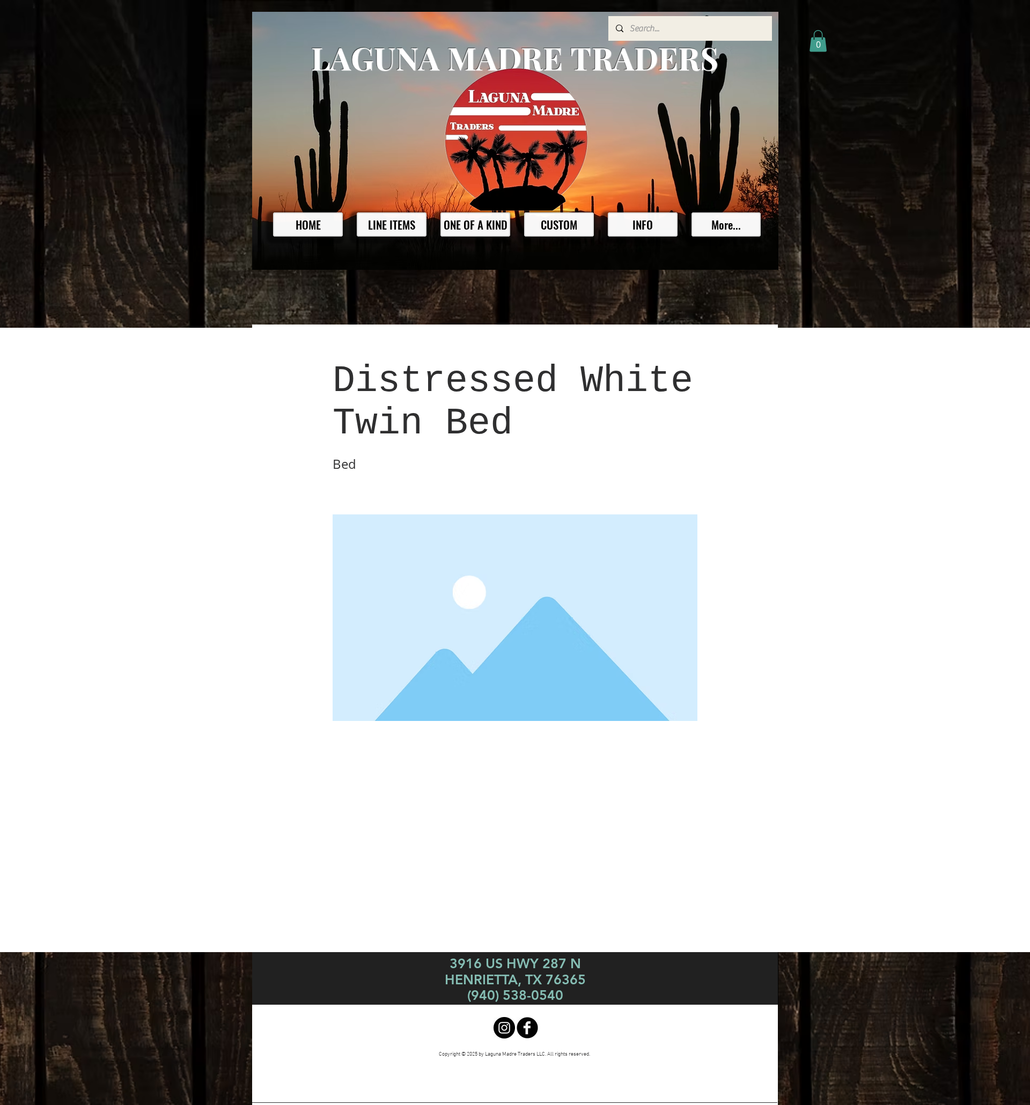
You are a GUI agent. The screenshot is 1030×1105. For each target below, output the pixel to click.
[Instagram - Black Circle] (504, 1027)
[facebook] (527, 1027)
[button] (818, 41)
